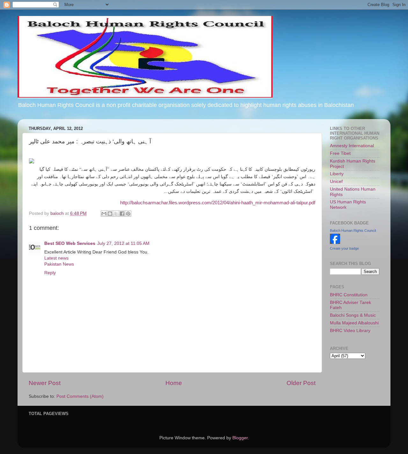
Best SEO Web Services (69, 243)
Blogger (240, 437)
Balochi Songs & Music (353, 315)
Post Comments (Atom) (80, 396)
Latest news (56, 258)
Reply (50, 272)
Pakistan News (59, 264)
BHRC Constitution (349, 294)
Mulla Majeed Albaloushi (354, 323)
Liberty (337, 173)
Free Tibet (340, 153)
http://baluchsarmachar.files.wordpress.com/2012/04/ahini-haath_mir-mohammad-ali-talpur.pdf (217, 202)
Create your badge (344, 248)
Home (173, 383)
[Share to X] (116, 213)
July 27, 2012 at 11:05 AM (123, 243)
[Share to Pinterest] (128, 213)
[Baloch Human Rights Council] (335, 242)
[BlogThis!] (110, 213)
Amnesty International (352, 145)
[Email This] (104, 213)
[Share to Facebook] (122, 213)
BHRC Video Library (350, 330)
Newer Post (45, 383)
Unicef (336, 181)
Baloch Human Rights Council (353, 230)
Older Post (301, 383)
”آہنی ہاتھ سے (95, 169)
